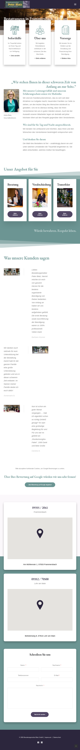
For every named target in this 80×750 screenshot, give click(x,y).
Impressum (48, 737)
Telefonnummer (23, 675)
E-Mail (56, 675)
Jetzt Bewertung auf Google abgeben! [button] (40, 485)
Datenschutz (57, 737)
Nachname (56, 665)
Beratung (13, 184)
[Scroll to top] (76, 746)
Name (23, 665)
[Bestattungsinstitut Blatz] (17, 4)
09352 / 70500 (40, 579)
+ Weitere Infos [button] (65, 58)
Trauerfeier (63, 184)
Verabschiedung (41, 184)
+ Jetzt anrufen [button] (14, 55)
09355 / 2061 (40, 508)
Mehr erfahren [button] (15, 214)
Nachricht (40, 685)
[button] (75, 4)
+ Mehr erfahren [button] (40, 58)
